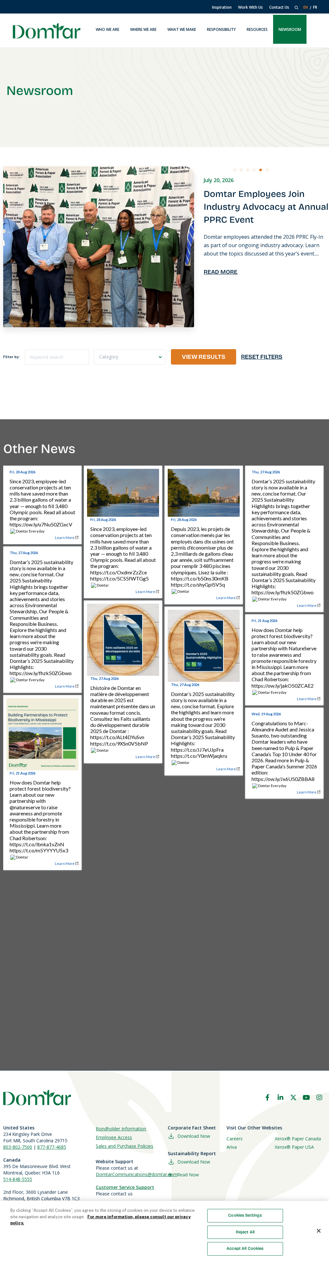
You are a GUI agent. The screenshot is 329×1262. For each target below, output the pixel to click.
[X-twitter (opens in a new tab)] (293, 1097)
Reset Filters (261, 356)
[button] (235, 170)
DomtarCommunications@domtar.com (136, 1174)
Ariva (232, 1147)
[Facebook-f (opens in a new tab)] (267, 1097)
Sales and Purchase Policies (124, 1146)
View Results (203, 356)
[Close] (319, 1231)
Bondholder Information (121, 1129)
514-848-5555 (17, 1179)
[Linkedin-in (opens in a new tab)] (280, 1097)
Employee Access (114, 1137)
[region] (164, 1231)
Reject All (245, 1232)
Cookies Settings (245, 1215)
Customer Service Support (125, 1187)
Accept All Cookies (245, 1248)
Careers (235, 1139)
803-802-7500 (17, 1147)
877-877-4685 (51, 1147)
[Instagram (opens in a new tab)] (319, 1097)
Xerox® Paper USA (294, 1147)
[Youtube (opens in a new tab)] (306, 1097)
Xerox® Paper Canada (298, 1139)
